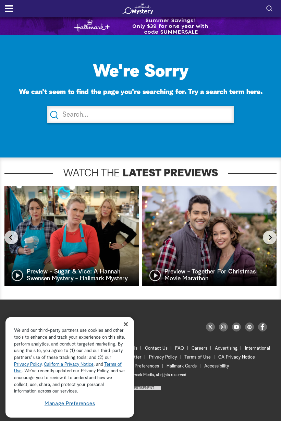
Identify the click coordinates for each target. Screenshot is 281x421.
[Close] (126, 324)
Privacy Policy (163, 357)
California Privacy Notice (69, 364)
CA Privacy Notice (236, 357)
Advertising (226, 348)
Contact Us (156, 348)
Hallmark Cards (182, 366)
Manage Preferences (70, 403)
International (257, 348)
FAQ (179, 348)
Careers (199, 348)
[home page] (137, 8)
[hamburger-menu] (9, 8)
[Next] (270, 237)
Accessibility (216, 366)
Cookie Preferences (139, 366)
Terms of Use (197, 357)
